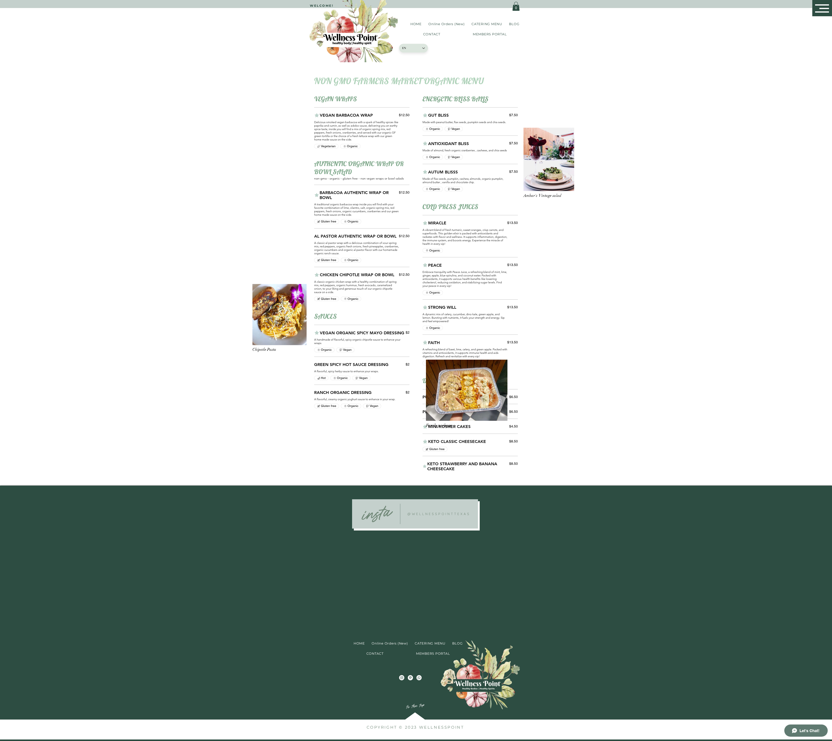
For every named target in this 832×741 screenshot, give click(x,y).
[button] (822, 8)
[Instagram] (401, 677)
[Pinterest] (410, 677)
